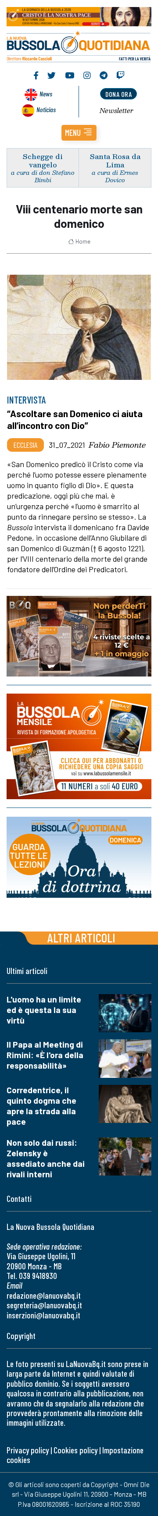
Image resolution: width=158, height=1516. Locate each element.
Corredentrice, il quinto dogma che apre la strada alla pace (41, 1105)
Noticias (46, 109)
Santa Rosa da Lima (115, 160)
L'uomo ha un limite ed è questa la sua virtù (44, 1009)
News (46, 93)
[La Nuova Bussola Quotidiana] (79, 45)
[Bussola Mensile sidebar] (79, 747)
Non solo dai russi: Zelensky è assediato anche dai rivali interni (46, 1158)
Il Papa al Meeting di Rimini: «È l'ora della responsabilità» (45, 1054)
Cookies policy (75, 1450)
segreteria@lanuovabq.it (44, 1305)
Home (82, 241)
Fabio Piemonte (117, 444)
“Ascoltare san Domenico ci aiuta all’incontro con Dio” (75, 419)
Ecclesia (25, 445)
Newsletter (116, 110)
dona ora (118, 94)
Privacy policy (28, 1450)
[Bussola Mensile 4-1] (79, 636)
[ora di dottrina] (79, 857)
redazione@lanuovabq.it (44, 1295)
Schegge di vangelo (43, 160)
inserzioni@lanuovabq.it (43, 1315)
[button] (79, 132)
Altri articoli (81, 937)
